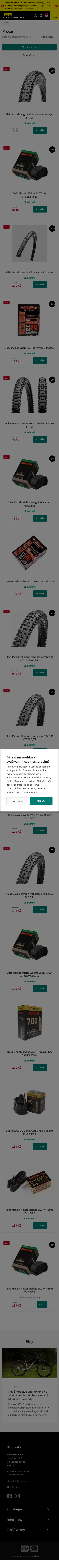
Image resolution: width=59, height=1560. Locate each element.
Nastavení (18, 801)
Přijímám (41, 801)
